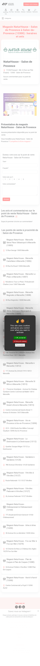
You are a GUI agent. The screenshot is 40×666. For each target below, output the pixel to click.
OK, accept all (20, 338)
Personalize (20, 345)
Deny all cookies (20, 341)
